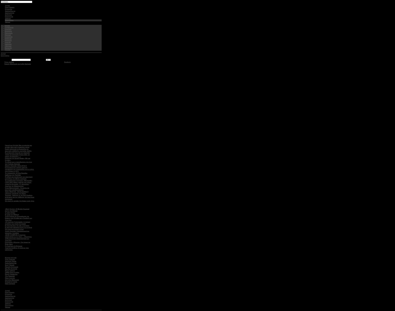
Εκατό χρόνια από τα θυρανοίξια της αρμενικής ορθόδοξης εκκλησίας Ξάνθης (18, 150)
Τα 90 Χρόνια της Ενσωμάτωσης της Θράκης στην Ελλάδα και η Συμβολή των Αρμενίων (18, 218)
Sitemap (7, 22)
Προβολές (67, 62)
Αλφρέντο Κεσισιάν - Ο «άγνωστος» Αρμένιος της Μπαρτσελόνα (17, 185)
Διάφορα (8, 18)
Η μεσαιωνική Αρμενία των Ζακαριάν (17, 153)
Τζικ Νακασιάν (10, 276)
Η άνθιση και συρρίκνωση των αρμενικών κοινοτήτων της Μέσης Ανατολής (19, 178)
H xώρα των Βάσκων (12, 214)
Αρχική (7, 5)
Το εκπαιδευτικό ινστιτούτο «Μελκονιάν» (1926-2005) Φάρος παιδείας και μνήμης (18, 181)
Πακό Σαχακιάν (10, 283)
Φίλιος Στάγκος (10, 270)
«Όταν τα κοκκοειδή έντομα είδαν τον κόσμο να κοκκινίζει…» (17, 155)
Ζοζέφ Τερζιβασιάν (11, 211)
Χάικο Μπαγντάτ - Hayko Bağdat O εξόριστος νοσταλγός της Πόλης (16, 192)
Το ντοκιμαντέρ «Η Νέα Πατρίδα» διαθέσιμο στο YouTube (16, 174)
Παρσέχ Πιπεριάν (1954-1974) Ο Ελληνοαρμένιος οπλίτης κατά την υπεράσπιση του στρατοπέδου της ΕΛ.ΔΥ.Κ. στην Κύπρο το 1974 (19, 168)
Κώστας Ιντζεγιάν (11, 258)
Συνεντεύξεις (9, 20)
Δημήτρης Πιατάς (10, 261)
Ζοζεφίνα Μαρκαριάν (12, 280)
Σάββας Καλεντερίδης (12, 272)
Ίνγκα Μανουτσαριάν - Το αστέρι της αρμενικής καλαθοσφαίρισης (17, 189)
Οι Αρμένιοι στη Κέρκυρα (13, 246)
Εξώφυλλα (8, 9)
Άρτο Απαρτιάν (10, 259)
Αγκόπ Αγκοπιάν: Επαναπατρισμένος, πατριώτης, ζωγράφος (17, 232)
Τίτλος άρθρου (9, 62)
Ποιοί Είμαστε (10, 7)
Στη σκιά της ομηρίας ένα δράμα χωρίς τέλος (19, 201)
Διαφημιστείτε (9, 13)
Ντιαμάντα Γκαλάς (11, 282)
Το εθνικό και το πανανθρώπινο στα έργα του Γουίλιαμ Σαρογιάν (18, 163)
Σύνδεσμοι (8, 15)
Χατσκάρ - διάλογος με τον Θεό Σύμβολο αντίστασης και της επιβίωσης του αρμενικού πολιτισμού (19, 197)
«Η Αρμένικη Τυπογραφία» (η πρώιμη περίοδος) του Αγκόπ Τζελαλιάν (17, 223)
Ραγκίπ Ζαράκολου (11, 274)
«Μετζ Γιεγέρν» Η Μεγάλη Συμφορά (17, 209)
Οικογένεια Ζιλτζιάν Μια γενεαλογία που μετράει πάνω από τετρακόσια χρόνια (18, 146)
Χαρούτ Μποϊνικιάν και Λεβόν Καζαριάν (17, 64)
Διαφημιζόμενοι (10, 11)
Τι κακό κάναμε (10, 213)
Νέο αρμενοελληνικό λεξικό (14, 229)
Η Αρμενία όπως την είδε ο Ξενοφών (17, 226)
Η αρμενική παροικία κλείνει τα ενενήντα (18, 227)
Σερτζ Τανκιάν (9, 265)
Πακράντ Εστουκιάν (11, 267)
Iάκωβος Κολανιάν (11, 269)
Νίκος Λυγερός (10, 278)
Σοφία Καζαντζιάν (11, 263)
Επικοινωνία (9, 16)
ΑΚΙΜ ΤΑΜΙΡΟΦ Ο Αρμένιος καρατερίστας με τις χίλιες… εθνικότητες (18, 236)
